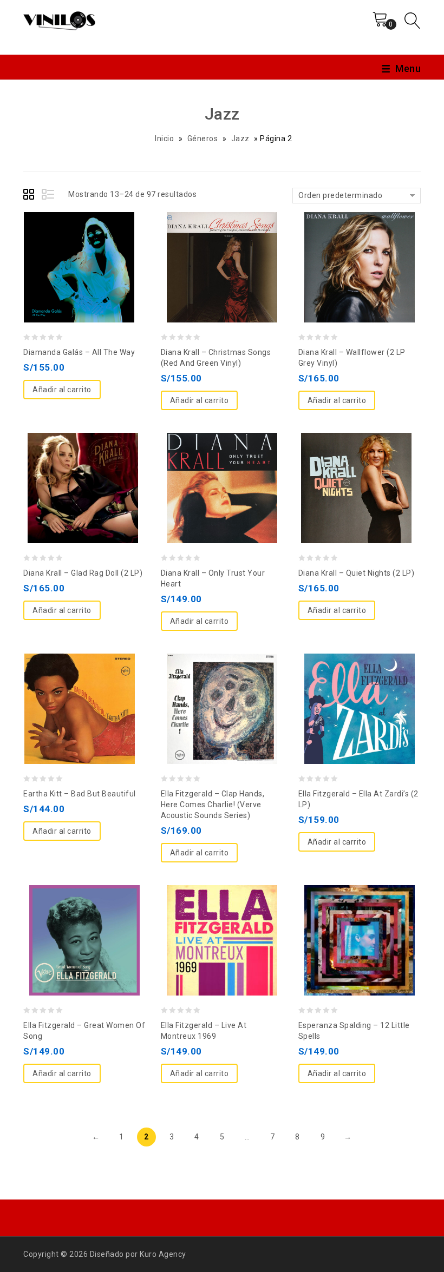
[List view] (49, 196)
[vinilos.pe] (59, 18)
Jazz (240, 138)
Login (350, 28)
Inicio (164, 138)
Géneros (202, 138)
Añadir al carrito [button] (62, 389)
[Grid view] (30, 196)
